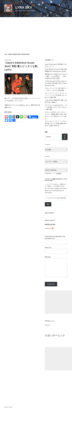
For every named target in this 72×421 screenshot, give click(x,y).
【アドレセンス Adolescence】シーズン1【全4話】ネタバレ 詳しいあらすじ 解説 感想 (56, 107)
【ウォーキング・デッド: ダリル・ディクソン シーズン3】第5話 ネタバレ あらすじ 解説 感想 (56, 95)
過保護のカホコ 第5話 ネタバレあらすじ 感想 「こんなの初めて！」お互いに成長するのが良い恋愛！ (56, 76)
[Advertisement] (36, 31)
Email (48, 247)
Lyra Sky (23, 7)
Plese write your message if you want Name (55, 237)
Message (48, 257)
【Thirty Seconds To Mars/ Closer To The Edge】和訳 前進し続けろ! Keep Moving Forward (56, 83)
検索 (46, 132)
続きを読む (8, 112)
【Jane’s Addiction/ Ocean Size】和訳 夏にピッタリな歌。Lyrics (22, 66)
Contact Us (51, 284)
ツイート (47, 325)
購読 (48, 204)
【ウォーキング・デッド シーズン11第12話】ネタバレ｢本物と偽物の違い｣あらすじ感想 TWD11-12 (56, 123)
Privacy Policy (8, 407)
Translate (58, 173)
